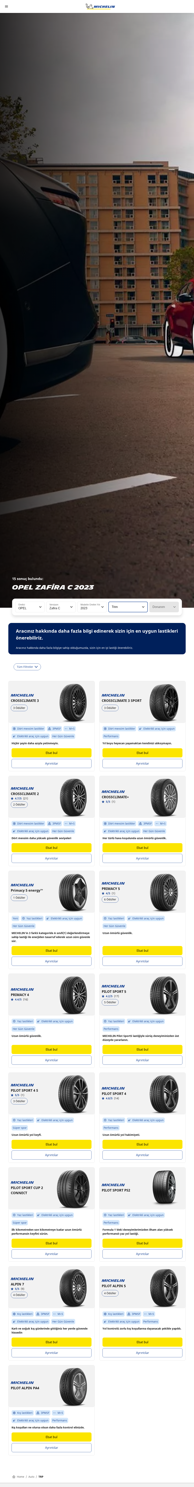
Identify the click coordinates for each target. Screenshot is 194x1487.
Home (20, 1476)
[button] (39, 607)
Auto (31, 1476)
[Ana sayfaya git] (100, 6)
